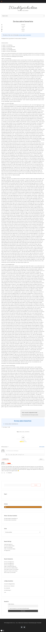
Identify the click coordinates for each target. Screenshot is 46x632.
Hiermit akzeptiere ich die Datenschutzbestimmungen (19, 608)
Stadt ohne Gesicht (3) (8, 544)
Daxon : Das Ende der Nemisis (9, 548)
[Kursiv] (8, 454)
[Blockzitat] (16, 454)
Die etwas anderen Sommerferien (25, 35)
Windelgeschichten (23, 8)
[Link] (20, 454)
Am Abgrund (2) (11, 561)
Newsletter (39, 622)
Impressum (26, 622)
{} (21, 454)
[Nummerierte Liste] (13, 454)
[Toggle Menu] (1, 1)
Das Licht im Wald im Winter (9, 545)
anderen (20, 431)
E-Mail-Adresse (11, 604)
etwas (23, 431)
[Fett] (6, 454)
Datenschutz (20, 622)
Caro (5, 592)
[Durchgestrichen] (11, 454)
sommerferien (27, 431)
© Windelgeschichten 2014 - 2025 (11, 622)
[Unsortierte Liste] (15, 454)
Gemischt (23, 29)
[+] (23, 454)
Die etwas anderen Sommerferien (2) (11, 518)
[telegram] (21, 627)
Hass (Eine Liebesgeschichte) (9, 583)
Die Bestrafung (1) (7, 590)
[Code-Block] (18, 454)
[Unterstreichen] (10, 454)
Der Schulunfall (7, 588)
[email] (24, 627)
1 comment (23, 26)
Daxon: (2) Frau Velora (8, 547)
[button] (2, 630)
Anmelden (42, 446)
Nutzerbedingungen (33, 622)
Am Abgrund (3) (7, 550)
